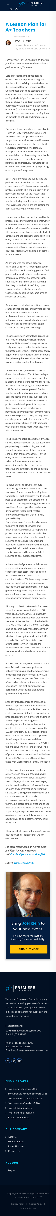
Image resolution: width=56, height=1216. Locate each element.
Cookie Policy (35, 1203)
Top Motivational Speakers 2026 (25, 1098)
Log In (11, 1170)
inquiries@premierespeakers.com (30, 1050)
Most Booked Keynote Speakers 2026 (27, 1093)
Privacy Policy (17, 1203)
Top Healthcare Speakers (21, 1112)
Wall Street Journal (24, 862)
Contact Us (14, 1151)
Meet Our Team (16, 1141)
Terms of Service (28, 1207)
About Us (13, 1136)
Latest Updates (16, 1146)
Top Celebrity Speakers (20, 1108)
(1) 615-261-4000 (23, 1042)
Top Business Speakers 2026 (22, 1088)
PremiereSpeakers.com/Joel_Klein (28, 854)
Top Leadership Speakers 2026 (24, 1103)
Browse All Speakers (18, 1117)
